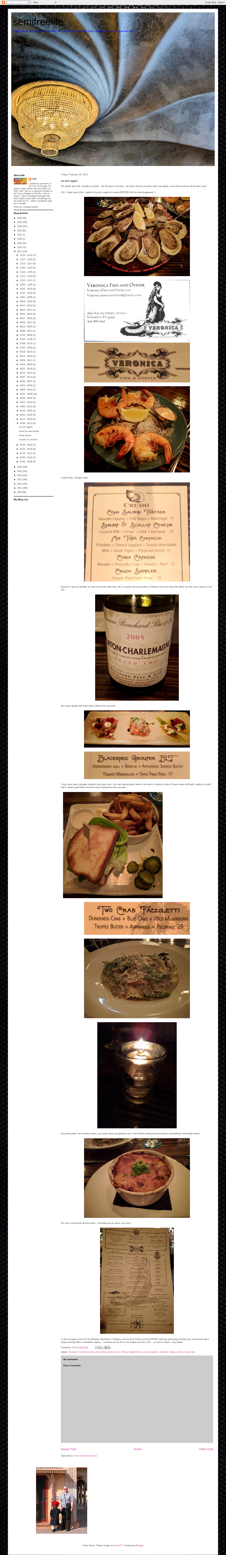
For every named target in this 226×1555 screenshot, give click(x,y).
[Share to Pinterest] (109, 1347)
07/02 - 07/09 (26, 347)
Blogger (139, 1545)
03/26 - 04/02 (26, 398)
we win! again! (26, 427)
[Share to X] (103, 1347)
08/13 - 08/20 (26, 326)
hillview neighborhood (131, 1352)
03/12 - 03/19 (26, 402)
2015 (20, 471)
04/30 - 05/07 (26, 381)
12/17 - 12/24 (26, 259)
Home (138, 1449)
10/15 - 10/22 (26, 293)
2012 (20, 484)
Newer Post (68, 1449)
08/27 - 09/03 (26, 318)
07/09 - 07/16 (26, 343)
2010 (20, 492)
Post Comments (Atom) (85, 1456)
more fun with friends (29, 431)
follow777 (118, 1545)
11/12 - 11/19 (26, 276)
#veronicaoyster (86, 1352)
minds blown (25, 435)
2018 (20, 247)
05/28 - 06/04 (26, 364)
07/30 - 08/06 (26, 335)
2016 (20, 467)
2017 (20, 251)
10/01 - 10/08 (26, 297)
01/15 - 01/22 (26, 453)
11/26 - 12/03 (26, 272)
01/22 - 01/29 (26, 449)
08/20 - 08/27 (26, 322)
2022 (20, 234)
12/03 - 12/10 (26, 267)
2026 (20, 218)
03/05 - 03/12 (26, 406)
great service (113, 1352)
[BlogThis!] (99, 1347)
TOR (34, 179)
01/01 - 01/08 (26, 461)
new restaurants (150, 1352)
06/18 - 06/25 (26, 352)
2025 (20, 222)
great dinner (100, 1352)
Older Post (206, 1449)
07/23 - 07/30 (26, 339)
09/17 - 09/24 (26, 305)
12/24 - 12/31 (26, 255)
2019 (20, 243)
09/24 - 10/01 (26, 301)
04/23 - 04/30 (26, 385)
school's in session (28, 439)
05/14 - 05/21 (26, 373)
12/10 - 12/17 (26, 263)
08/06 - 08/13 (26, 331)
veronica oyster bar (186, 1352)
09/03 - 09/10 (26, 314)
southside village (167, 1352)
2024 (20, 226)
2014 (20, 475)
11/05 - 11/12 (26, 280)
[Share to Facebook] (106, 1347)
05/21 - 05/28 (26, 368)
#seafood (72, 1352)
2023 (20, 230)
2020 (20, 239)
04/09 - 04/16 (26, 389)
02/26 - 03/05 (26, 410)
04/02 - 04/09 (26, 394)
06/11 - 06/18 (26, 356)
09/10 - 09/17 (26, 310)
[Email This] (96, 1347)
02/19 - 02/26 (26, 415)
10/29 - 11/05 (26, 284)
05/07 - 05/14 (26, 377)
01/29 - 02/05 (26, 445)
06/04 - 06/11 (26, 360)
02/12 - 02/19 (26, 419)
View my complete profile (26, 207)
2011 (20, 488)
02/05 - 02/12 (26, 423)
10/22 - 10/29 (26, 289)
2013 (20, 479)
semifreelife (38, 21)
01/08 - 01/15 (26, 457)
